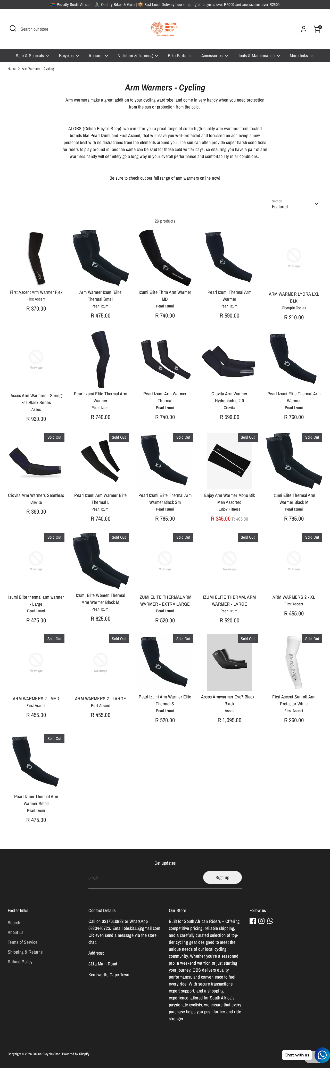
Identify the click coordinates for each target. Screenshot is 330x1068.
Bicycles (67, 55)
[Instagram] (261, 921)
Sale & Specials (30, 55)
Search (14, 922)
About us (15, 932)
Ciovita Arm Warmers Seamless (36, 495)
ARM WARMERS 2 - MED (36, 698)
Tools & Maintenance (257, 55)
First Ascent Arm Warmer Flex (36, 292)
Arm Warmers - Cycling (38, 68)
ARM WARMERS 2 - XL (294, 597)
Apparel (96, 55)
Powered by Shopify (75, 1054)
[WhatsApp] (270, 921)
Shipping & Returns (25, 952)
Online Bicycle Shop (47, 1054)
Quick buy (36, 277)
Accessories (212, 55)
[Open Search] (13, 28)
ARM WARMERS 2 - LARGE (100, 698)
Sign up (222, 877)
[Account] (304, 29)
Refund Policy (20, 961)
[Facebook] (253, 921)
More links (299, 55)
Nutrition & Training (136, 55)
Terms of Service (22, 942)
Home (12, 68)
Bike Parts (177, 55)
